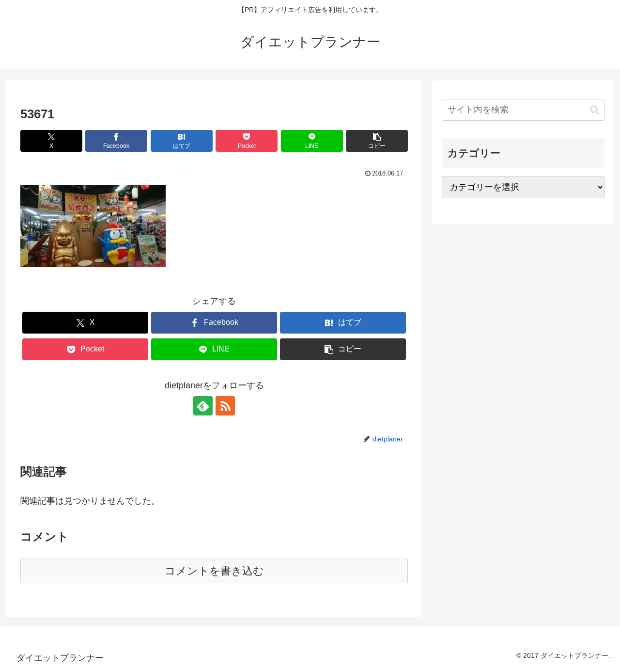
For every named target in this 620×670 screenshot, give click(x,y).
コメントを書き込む (214, 571)
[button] (377, 141)
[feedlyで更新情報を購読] (203, 405)
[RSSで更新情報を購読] (225, 405)
